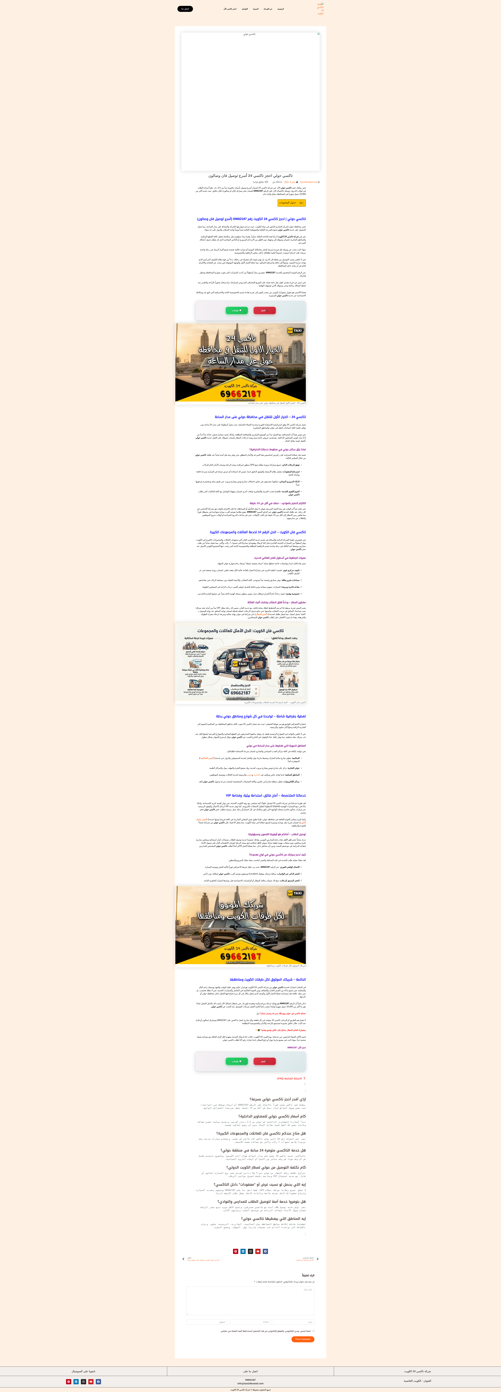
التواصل (245, 9)
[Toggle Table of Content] (300, 203)
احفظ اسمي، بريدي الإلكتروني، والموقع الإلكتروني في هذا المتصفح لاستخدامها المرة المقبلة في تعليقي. (265, 1331)
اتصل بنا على (250, 1371)
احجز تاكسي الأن (230, 9)
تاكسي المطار (262, 614)
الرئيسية (281, 9)
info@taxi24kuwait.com (250, 1383)
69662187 (250, 1380)
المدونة (255, 9)
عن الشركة (268, 9)
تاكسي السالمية (207, 758)
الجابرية (257, 775)
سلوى (249, 775)
